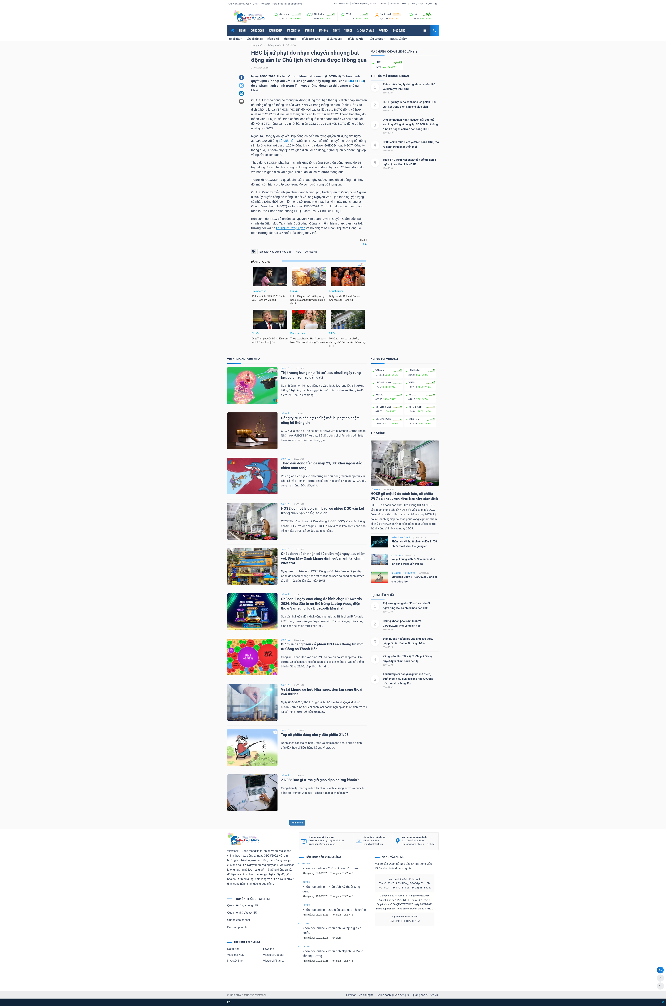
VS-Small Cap (383, 418)
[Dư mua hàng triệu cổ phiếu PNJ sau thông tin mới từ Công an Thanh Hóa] (252, 656)
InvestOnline (235, 960)
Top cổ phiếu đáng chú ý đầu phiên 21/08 (315, 735)
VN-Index (380, 370)
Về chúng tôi (366, 995)
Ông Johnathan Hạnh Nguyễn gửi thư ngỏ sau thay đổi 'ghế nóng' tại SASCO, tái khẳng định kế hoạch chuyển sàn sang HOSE (410, 124)
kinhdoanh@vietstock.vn (322, 844)
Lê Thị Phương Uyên (290, 228)
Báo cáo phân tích (238, 927)
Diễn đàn (382, 3)
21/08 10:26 (299, 685)
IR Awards (394, 3)
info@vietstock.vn (373, 844)
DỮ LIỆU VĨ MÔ (273, 38)
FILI (365, 244)
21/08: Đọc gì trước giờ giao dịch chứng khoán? (320, 780)
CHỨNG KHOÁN (257, 30)
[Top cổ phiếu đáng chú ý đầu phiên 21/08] (252, 747)
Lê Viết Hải (286, 141)
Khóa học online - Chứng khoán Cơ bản (330, 868)
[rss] (436, 3)
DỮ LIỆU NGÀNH (290, 38)
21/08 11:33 (299, 640)
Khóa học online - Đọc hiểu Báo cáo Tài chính (334, 910)
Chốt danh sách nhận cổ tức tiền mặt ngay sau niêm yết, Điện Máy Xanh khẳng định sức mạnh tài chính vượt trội (323, 558)
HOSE (350, 81)
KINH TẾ (336, 30)
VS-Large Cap (383, 406)
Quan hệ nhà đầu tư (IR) (242, 912)
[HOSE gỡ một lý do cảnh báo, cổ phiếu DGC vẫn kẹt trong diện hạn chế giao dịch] (252, 521)
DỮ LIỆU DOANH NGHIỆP (311, 38)
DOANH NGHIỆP (275, 30)
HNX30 (379, 394)
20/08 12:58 (388, 133)
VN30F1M (414, 418)
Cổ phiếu (375, 489)
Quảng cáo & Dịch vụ (425, 995)
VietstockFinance (341, 3)
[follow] (228, 1002)
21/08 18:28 (388, 110)
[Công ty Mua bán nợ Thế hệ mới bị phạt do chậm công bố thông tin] (252, 430)
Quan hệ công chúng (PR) (243, 905)
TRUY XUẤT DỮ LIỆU (397, 38)
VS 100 (412, 394)
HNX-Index (414, 370)
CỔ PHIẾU (285, 368)
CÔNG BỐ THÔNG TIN (255, 38)
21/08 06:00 (299, 776)
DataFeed (233, 948)
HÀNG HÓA (323, 30)
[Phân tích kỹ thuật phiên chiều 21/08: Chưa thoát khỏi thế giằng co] (379, 541)
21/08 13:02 (299, 595)
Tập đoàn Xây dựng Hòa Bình (275, 251)
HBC (360, 81)
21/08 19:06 (299, 459)
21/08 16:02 (299, 549)
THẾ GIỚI (348, 30)
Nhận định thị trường (403, 573)
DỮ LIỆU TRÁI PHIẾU (356, 38)
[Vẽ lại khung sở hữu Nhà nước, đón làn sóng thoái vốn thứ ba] (252, 702)
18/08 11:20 (387, 150)
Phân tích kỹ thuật (401, 538)
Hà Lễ (363, 240)
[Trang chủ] (243, 838)
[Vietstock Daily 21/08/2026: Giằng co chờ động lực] (379, 576)
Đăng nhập (417, 3)
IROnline (268, 948)
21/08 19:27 (388, 93)
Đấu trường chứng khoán (364, 3)
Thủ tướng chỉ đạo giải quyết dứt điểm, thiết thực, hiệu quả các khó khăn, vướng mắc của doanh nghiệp (408, 678)
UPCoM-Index (383, 382)
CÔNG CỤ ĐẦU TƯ (377, 38)
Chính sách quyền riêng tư (393, 995)
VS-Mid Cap (415, 406)
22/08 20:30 (299, 368)
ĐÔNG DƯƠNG (399, 30)
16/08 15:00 (388, 168)
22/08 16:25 (388, 647)
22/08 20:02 (388, 665)
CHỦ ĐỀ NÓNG (235, 38)
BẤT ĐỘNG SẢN (293, 30)
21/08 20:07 (299, 414)
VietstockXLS (235, 954)
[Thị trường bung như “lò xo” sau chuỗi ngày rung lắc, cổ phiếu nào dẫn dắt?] (252, 385)
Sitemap (351, 995)
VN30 (411, 382)
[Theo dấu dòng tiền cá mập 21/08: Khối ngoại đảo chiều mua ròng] (252, 475)
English (429, 3)
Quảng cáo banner (238, 919)
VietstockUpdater (273, 954)
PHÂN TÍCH (383, 30)
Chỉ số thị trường (384, 359)
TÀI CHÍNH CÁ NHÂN (365, 30)
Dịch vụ (405, 3)
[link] (425, 30)
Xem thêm (297, 822)
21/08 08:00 (299, 730)
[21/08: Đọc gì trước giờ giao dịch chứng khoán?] (252, 792)
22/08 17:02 (388, 687)
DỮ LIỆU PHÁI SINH (334, 38)
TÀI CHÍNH (309, 30)
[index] (276, 15)
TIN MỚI (242, 30)
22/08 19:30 (388, 629)
